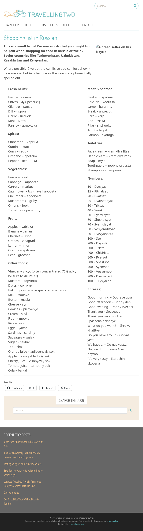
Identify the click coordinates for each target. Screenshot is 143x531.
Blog (28, 25)
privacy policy (112, 520)
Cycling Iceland (11, 492)
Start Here (12, 25)
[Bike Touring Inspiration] (40, 16)
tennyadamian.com (77, 524)
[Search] (135, 5)
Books (41, 25)
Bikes (54, 25)
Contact (87, 25)
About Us (69, 25)
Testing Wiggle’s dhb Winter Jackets (22, 463)
